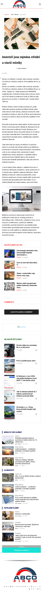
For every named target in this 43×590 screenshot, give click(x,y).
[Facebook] (27, 587)
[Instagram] (31, 589)
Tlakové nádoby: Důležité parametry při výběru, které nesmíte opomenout (25, 462)
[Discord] (19, 587)
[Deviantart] (15, 587)
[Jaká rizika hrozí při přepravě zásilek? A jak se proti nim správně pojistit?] (8, 537)
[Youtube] (38, 589)
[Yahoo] (34, 589)
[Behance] (4, 587)
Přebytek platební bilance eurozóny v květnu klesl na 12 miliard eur (26, 440)
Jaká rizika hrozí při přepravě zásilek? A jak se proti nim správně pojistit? (28, 537)
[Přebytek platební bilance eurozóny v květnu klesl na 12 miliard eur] (8, 439)
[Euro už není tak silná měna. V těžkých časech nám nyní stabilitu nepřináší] (9, 265)
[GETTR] (38, 587)
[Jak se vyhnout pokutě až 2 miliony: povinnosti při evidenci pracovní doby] (9, 397)
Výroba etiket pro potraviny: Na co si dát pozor (26, 346)
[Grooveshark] (29, 589)
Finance (6, 14)
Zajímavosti (7, 356)
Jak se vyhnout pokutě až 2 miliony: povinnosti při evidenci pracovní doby (26, 394)
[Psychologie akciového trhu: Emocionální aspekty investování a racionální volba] (9, 253)
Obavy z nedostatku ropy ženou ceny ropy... (26, 274)
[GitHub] (40, 587)
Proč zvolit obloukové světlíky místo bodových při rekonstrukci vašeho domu (27, 499)
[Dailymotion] (11, 587)
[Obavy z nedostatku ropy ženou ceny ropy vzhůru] (9, 275)
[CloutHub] (9, 587)
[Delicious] (13, 587)
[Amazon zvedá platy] (8, 515)
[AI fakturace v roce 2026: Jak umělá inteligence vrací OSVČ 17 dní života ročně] (9, 381)
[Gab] (36, 587)
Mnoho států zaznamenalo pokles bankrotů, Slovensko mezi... (27, 285)
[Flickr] (29, 587)
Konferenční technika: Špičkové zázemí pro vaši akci (27, 525)
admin (16, 453)
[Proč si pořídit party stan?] (9, 366)
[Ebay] (23, 587)
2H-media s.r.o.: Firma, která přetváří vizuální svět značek (26, 409)
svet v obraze (15, 14)
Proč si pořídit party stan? (26, 361)
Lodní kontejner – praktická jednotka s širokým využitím (25, 450)
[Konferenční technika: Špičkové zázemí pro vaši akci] (8, 526)
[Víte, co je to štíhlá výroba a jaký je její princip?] (8, 477)
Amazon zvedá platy (22, 514)
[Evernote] (25, 587)
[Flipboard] (31, 587)
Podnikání (7, 403)
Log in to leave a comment (21, 312)
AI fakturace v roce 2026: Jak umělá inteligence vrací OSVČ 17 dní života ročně (26, 378)
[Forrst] (34, 587)
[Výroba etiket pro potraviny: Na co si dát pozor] (9, 350)
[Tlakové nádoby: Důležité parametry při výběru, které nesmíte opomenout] (8, 461)
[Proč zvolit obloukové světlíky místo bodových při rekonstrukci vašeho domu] (8, 499)
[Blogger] (6, 587)
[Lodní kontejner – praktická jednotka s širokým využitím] (8, 450)
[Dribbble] (21, 587)
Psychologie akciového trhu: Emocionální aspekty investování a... (27, 252)
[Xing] (40, 589)
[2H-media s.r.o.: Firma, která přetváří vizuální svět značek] (9, 412)
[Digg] (17, 587)
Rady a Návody (8, 372)
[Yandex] (36, 589)
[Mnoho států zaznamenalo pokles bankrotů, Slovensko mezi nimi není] (9, 286)
